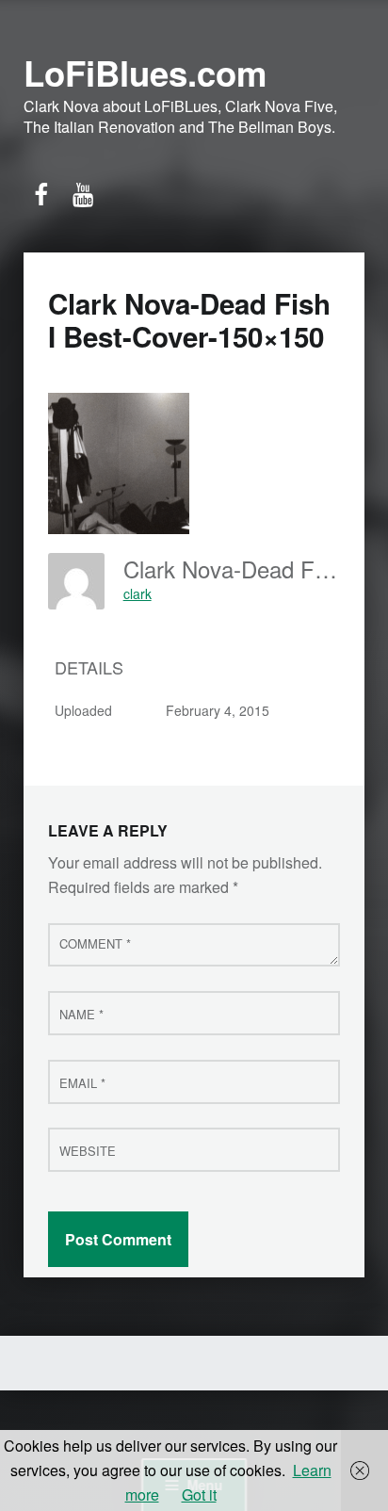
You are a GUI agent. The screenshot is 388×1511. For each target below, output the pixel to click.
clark (137, 593)
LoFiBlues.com (145, 72)
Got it (199, 1494)
